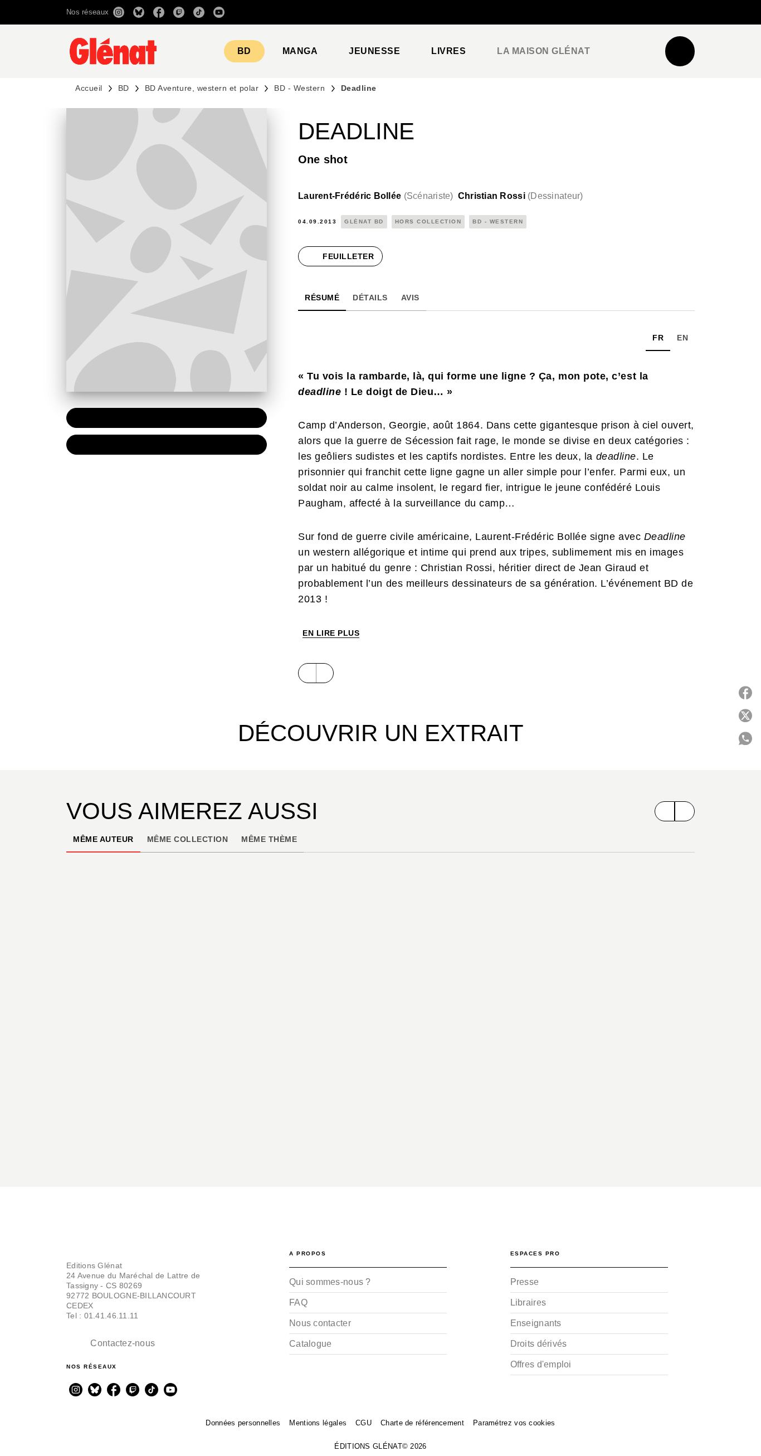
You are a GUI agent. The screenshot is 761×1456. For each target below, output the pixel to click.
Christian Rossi (520, 196)
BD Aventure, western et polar (201, 88)
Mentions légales (318, 1423)
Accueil (89, 88)
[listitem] (119, 12)
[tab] (244, 51)
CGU (363, 1423)
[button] (537, 12)
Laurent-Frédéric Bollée (375, 196)
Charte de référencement (422, 1423)
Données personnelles (243, 1423)
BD (123, 88)
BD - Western (299, 88)
